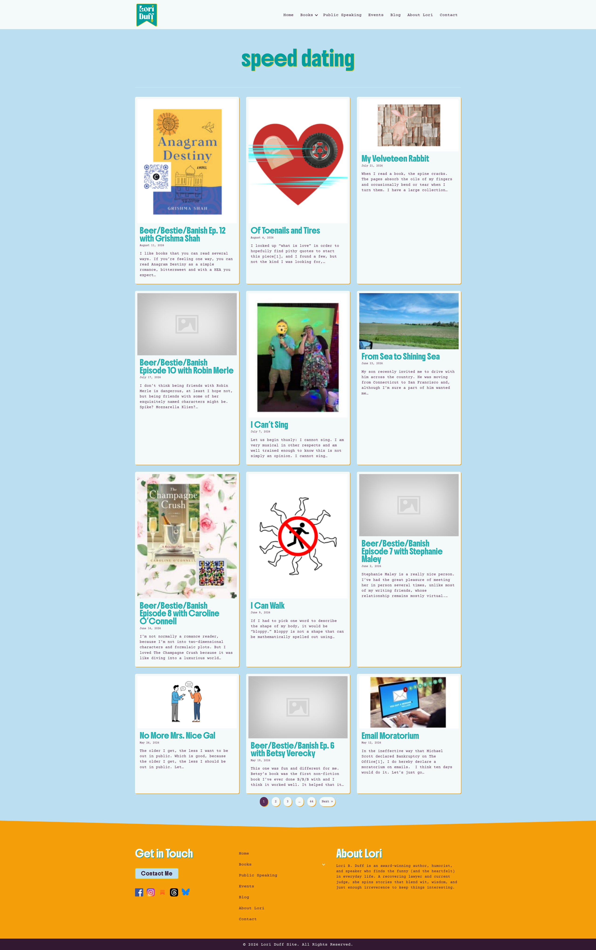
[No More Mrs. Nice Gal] (187, 734)
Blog (395, 15)
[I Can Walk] (298, 569)
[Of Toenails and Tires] (298, 190)
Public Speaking (342, 15)
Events (376, 15)
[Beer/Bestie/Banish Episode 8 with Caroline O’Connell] (187, 569)
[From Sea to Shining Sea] (409, 378)
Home (288, 15)
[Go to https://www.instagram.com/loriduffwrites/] (151, 892)
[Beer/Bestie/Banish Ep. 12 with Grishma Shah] (187, 190)
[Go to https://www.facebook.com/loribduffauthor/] (139, 892)
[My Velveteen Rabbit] (409, 190)
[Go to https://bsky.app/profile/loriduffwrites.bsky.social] (186, 892)
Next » (327, 802)
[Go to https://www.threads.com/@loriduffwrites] (174, 892)
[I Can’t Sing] (298, 378)
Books (306, 15)
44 (311, 802)
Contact (449, 15)
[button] (316, 15)
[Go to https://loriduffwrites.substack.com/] (162, 892)
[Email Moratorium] (409, 734)
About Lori (420, 15)
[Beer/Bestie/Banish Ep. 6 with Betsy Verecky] (298, 734)
